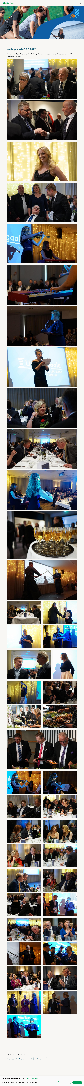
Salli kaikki (77, 1083)
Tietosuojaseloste (12, 1059)
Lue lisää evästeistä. (31, 1078)
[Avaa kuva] (42, 79)
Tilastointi (21, 1082)
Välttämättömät (9, 1082)
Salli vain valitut (64, 1083)
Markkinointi (33, 1082)
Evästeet (21, 1059)
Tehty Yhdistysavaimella (40, 1059)
